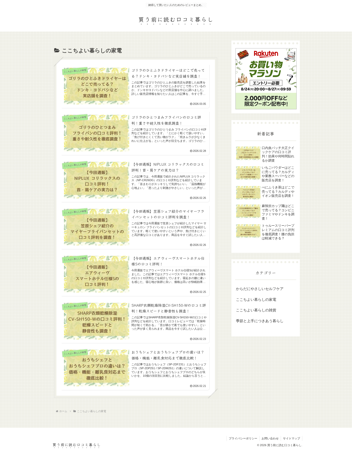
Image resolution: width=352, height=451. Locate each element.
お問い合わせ (270, 438)
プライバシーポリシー (243, 438)
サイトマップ (291, 438)
